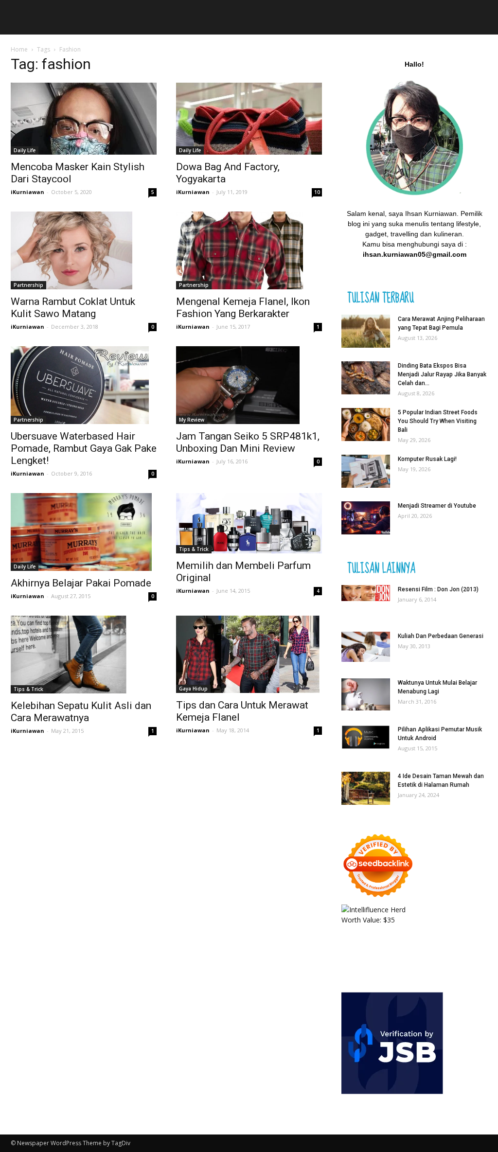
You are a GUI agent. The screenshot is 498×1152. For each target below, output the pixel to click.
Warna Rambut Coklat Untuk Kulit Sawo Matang (73, 307)
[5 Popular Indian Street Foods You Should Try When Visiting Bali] (365, 425)
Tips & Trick (194, 549)
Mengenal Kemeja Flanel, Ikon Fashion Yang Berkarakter (243, 307)
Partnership (28, 285)
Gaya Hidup (193, 688)
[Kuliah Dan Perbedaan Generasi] (365, 647)
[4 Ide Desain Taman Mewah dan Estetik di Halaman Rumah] (365, 788)
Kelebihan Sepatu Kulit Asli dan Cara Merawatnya (81, 712)
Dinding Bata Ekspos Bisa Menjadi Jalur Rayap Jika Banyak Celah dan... (442, 374)
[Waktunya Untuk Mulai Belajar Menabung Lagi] (365, 694)
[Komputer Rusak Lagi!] (365, 471)
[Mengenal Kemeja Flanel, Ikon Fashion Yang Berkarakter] (249, 250)
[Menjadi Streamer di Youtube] (365, 518)
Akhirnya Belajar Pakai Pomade (81, 583)
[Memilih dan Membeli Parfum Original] (249, 523)
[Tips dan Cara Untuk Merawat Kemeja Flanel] (249, 654)
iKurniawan (27, 191)
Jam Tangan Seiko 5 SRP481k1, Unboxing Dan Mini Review (248, 442)
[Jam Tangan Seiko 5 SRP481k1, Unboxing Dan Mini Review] (249, 385)
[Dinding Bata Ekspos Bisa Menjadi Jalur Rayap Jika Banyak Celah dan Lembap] (365, 378)
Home (19, 49)
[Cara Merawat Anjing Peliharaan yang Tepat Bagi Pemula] (365, 331)
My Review (191, 419)
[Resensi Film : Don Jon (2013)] (365, 593)
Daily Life (25, 150)
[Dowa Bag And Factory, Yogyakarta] (249, 119)
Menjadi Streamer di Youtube (437, 505)
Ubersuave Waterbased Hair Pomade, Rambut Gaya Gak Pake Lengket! (84, 448)
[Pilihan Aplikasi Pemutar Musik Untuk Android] (365, 737)
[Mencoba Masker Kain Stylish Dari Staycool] (84, 119)
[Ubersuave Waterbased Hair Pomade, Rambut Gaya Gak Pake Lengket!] (84, 385)
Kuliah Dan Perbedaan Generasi (440, 636)
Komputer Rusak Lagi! (427, 459)
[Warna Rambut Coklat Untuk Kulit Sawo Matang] (84, 250)
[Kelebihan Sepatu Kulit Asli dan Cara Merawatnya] (84, 654)
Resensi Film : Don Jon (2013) (438, 589)
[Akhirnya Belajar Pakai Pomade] (84, 532)
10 (317, 192)
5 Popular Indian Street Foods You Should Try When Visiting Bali (438, 421)
